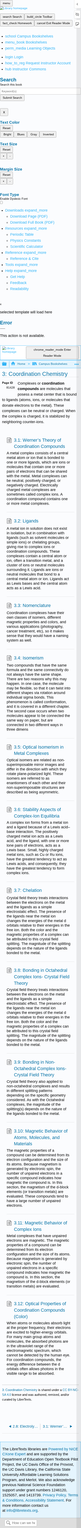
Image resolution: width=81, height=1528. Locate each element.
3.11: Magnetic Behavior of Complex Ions (40, 1226)
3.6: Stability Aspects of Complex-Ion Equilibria (37, 813)
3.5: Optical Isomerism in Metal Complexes (39, 750)
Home (21, 363)
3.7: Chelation (28, 890)
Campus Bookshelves (53, 363)
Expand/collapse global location (76, 362)
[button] (18, 283)
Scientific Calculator (26, 246)
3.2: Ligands (26, 520)
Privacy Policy (54, 1495)
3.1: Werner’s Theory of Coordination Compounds (39, 443)
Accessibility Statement (44, 1500)
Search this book (11, 84)
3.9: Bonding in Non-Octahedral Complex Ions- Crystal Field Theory (40, 1068)
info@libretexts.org (21, 1510)
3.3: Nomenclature (32, 605)
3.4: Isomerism (28, 658)
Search (8, 1523)
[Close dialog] (2, 328)
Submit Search (12, 97)
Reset (6, 128)
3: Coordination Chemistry (19, 1390)
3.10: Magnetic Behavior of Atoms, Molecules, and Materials (41, 1137)
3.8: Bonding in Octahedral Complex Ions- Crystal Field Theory (41, 977)
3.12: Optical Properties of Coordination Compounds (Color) (40, 1310)
